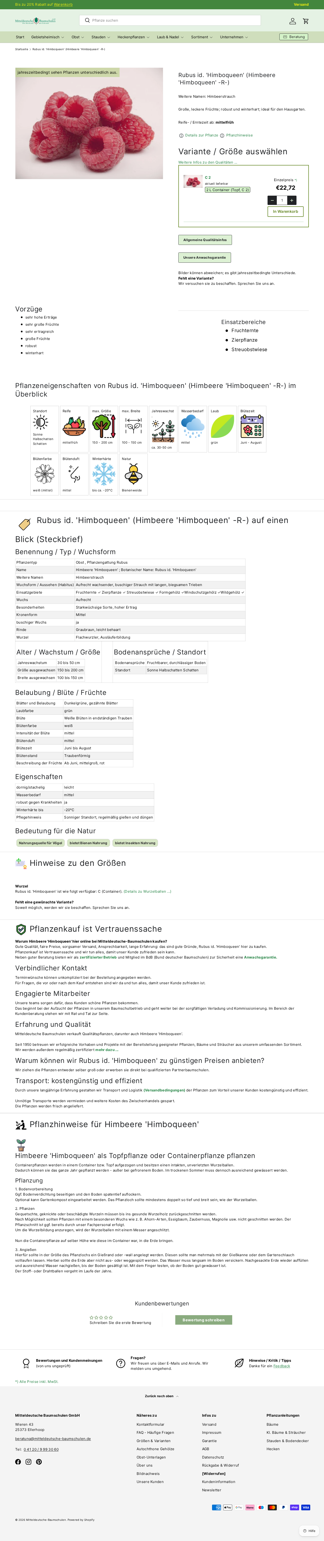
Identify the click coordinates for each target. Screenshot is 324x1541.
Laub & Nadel (168, 37)
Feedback (281, 1366)
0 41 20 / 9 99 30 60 (41, 1449)
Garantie (209, 1441)
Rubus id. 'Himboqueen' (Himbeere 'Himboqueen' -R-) (68, 49)
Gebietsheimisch (45, 37)
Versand (301, 4)
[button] (306, 21)
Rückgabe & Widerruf (220, 1465)
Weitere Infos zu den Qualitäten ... (207, 162)
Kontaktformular (151, 1424)
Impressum (212, 1432)
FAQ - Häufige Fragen (155, 1432)
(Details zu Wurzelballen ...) (147, 891)
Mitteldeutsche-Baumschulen (46, 1520)
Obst (75, 37)
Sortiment (199, 37)
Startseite (21, 49)
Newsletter (211, 1490)
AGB (205, 1449)
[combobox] (170, 20)
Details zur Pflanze (201, 135)
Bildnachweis (148, 1473)
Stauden (99, 37)
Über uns (145, 1465)
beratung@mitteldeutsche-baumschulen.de (53, 1438)
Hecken (273, 1449)
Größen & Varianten (154, 1441)
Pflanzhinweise (239, 135)
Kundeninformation (218, 1481)
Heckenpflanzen (131, 37)
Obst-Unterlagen (151, 1457)
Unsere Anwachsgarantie (204, 257)
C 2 (208, 177)
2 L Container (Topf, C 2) (227, 190)
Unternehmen (231, 37)
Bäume (273, 1424)
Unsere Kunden (150, 1481)
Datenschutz (213, 1457)
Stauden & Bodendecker (288, 1441)
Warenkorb (63, 4)
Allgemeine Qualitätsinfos (205, 240)
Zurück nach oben (159, 1396)
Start (20, 37)
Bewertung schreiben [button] (204, 1320)
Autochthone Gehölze (156, 1449)
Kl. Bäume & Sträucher (286, 1432)
